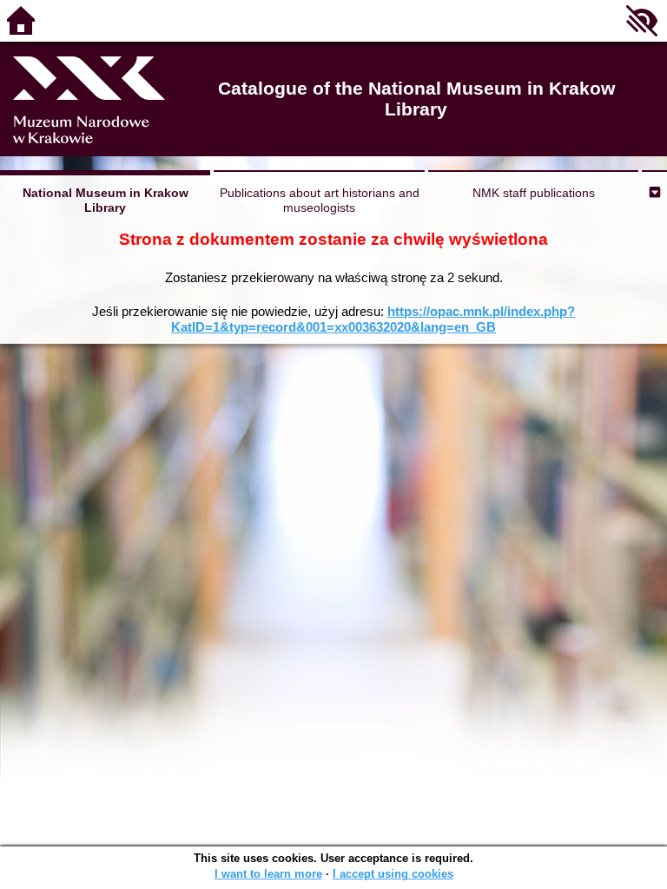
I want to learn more (268, 873)
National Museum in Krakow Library (105, 200)
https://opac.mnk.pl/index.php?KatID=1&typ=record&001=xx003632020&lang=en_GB (373, 319)
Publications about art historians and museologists (319, 200)
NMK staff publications (533, 193)
